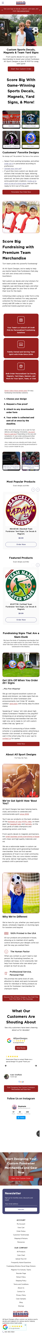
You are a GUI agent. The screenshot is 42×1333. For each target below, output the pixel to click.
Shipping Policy (21, 1280)
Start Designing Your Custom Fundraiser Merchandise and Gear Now (21, 1088)
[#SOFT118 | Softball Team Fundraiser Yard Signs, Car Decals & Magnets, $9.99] (21, 585)
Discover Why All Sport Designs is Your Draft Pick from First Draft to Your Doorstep (21, 998)
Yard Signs (30, 146)
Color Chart (21, 1255)
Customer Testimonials (21, 1235)
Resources (21, 1242)
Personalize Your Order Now (21, 192)
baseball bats (15, 824)
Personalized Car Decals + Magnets (31, 467)
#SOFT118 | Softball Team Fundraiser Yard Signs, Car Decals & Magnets (21, 606)
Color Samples (21, 1299)
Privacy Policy (21, 1295)
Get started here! (23, 11)
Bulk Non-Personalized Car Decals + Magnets (11, 467)
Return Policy (21, 1277)
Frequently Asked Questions (21, 1262)
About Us (21, 1288)
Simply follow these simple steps (15, 391)
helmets (28, 824)
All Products (21, 1251)
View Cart (21, 1227)
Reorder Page (21, 1273)
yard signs (13, 704)
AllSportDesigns (20, 1038)
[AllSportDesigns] (9, 1040)
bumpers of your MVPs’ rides (20, 822)
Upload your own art (12, 168)
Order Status (21, 1231)
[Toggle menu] (3, 3)
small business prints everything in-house (22, 836)
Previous (2, 10)
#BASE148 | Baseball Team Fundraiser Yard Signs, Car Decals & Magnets (21, 531)
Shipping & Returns (21, 1238)
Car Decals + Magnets (11, 146)
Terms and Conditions (21, 1284)
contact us (6, 738)
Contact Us (21, 1291)
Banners (11, 126)
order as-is (8, 164)
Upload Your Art (21, 1259)
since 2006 (24, 814)
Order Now (21, 544)
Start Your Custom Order (21, 69)
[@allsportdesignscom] (14, 1107)
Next (40, 10)
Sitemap (21, 1306)
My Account (21, 1224)
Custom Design (30, 126)
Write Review (21, 1048)
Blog (21, 1302)
